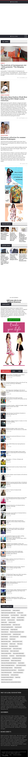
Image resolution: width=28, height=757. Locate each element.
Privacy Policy (5, 755)
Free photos (21, 670)
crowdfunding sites (5, 658)
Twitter (3, 753)
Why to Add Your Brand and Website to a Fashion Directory (15, 559)
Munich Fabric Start (20, 655)
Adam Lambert (16, 610)
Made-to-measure (5, 735)
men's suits (12, 696)
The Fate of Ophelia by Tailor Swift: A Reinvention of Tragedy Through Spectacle (16, 598)
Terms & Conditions (17, 754)
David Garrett (18, 627)
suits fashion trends (20, 665)
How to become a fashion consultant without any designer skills (14, 257)
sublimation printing (16, 658)
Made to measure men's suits (17, 632)
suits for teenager (5, 617)
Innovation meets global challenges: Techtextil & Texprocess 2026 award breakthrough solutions (14, 552)
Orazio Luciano (11, 620)
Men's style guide (9, 697)
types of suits (4, 639)
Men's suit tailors (15, 716)
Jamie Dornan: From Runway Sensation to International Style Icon (15, 413)
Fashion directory (18, 697)
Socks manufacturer (18, 672)
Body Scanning (4, 651)
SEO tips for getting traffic (7, 627)
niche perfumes (14, 675)
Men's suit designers (9, 717)
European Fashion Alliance (7, 677)
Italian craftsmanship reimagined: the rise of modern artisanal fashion (16, 582)
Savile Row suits (16, 634)
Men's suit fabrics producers (20, 718)
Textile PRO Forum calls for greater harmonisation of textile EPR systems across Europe (16, 399)
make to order (12, 622)
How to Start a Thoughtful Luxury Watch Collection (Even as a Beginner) (5, 236)
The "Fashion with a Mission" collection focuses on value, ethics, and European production (15, 529)
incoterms (12, 655)
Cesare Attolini (20, 617)
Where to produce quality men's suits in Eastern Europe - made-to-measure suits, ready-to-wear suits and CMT (5, 259)
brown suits (20, 612)
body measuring (5, 675)
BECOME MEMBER (14, 297)
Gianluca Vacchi (5, 629)
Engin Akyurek (14, 629)
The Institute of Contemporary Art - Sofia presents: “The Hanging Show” (13, 67)
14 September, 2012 (22, 118)
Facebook (24, 751)
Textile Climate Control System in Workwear (16, 474)
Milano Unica (4, 646)
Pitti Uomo (20, 643)
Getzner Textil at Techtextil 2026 (13, 490)
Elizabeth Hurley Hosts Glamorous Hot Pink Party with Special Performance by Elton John (16, 498)
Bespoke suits (14, 745)
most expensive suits (6, 648)
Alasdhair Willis (20, 620)
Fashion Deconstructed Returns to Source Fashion (15, 436)
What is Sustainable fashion (7, 665)
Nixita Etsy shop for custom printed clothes (11, 682)
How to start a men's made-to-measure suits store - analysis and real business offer (23, 257)
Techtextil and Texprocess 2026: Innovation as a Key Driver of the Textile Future (16, 575)
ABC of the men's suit (21, 735)
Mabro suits (12, 643)
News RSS (8, 753)
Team (10, 754)
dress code (23, 615)
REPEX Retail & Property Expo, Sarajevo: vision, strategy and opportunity (15, 567)
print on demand (5, 660)
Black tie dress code (5, 641)
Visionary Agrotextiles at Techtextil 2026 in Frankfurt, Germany (16, 513)
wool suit (3, 620)
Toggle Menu (14, 2)
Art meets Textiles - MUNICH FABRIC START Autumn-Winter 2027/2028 (16, 406)
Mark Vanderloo (5, 615)
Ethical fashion (18, 667)
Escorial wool (4, 655)
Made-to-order (13, 735)
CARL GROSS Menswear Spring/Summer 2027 (15, 444)
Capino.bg (17, 677)
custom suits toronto (6, 610)
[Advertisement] (14, 18)
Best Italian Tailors (13, 646)
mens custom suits (14, 636)
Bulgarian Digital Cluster (15, 753)
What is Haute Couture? (6, 679)
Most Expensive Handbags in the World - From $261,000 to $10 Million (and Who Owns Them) (23, 237)
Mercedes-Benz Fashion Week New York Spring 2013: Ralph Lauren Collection (14, 98)
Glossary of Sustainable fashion (8, 663)
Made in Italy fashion (16, 660)
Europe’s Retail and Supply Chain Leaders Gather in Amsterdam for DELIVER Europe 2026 (16, 452)
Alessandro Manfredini (18, 653)
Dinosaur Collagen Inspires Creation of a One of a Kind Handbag (16, 421)
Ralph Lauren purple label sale (8, 612)
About (6, 754)
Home (2, 754)
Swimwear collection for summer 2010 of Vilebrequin (13, 138)
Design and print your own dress (8, 670)
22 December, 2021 (23, 77)
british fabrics (4, 636)
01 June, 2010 (24, 163)
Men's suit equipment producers (8, 720)
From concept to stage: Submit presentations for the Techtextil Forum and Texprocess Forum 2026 (16, 591)
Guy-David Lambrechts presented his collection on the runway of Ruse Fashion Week (15, 521)
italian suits (4, 622)
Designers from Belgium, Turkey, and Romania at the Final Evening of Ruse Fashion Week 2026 (16, 544)
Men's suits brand (14, 651)
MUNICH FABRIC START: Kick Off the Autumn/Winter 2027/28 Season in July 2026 (16, 429)
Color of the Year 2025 (6, 672)
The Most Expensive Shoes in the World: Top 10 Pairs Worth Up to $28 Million (13, 236)
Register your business (14, 319)
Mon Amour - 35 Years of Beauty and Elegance (14, 460)
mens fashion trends (6, 634)
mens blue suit (16, 624)
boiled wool (12, 639)
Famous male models (6, 653)
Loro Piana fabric (15, 615)
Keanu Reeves (4, 632)
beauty (13, 617)
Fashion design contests (6, 667)
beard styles (21, 663)
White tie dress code (17, 641)
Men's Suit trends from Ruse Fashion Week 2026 (16, 467)
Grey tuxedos (4, 643)
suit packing (23, 636)
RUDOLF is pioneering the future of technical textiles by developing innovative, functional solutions (16, 483)
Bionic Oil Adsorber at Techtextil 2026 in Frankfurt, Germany (15, 506)
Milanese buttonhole (6, 624)
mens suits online (17, 648)
